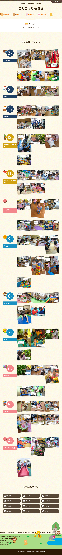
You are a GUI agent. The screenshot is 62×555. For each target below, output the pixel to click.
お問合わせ (57, 1)
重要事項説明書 (30, 532)
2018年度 (8, 506)
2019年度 (47, 501)
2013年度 (47, 511)
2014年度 (28, 511)
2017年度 (28, 506)
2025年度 (8, 495)
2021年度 (8, 501)
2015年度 (8, 511)
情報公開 (45, 532)
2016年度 (47, 506)
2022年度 (47, 495)
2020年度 (28, 501)
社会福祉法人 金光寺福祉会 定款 (9, 532)
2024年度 (28, 495)
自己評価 (21, 532)
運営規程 (38, 532)
